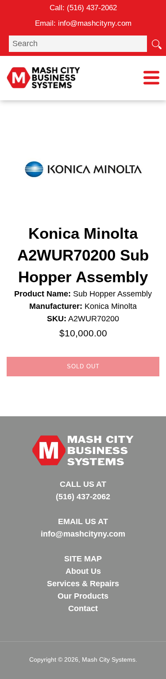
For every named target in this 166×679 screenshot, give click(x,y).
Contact (83, 608)
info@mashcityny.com (94, 23)
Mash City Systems (108, 659)
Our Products (83, 596)
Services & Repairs (83, 583)
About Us (83, 571)
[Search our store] (156, 43)
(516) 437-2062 (92, 8)
